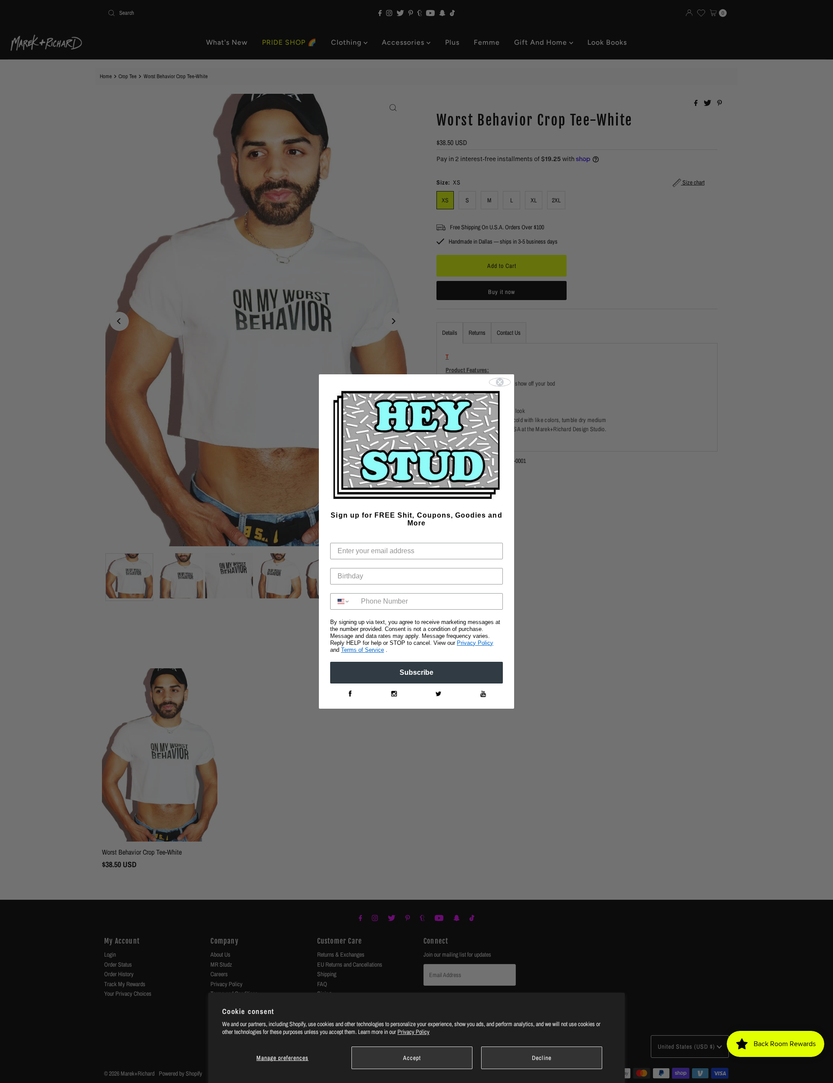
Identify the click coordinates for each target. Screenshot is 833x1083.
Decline (541, 1058)
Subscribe (416, 672)
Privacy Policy (413, 1032)
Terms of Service (362, 650)
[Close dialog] (500, 382)
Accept (412, 1058)
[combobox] (344, 601)
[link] (349, 694)
